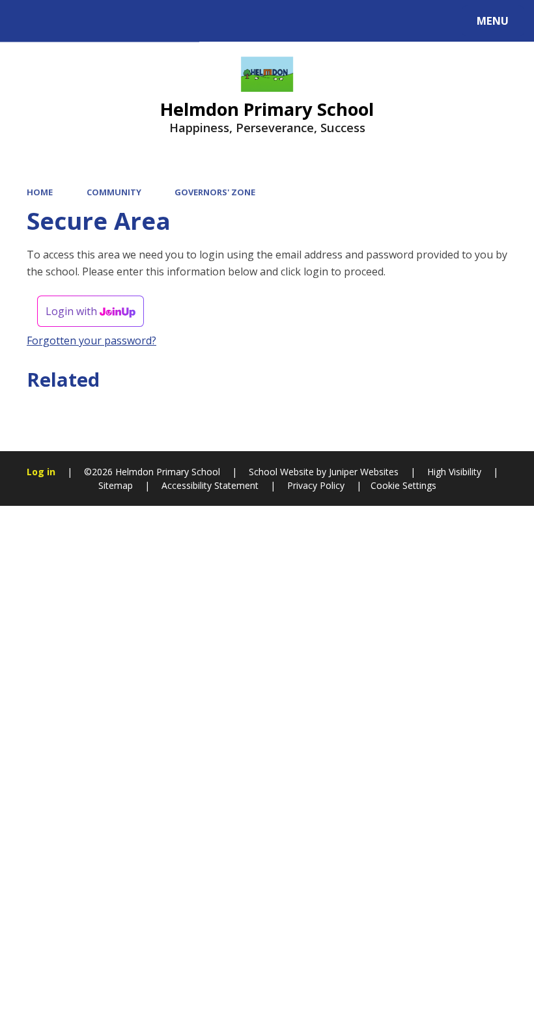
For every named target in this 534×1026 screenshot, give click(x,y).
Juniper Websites (362, 471)
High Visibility (454, 471)
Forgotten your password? (91, 340)
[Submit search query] (176, 19)
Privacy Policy (315, 485)
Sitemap (115, 485)
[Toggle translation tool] (63, 21)
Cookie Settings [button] (403, 485)
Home (40, 192)
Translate (118, 23)
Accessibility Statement (210, 485)
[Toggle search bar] (28, 21)
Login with (73, 311)
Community (114, 192)
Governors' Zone (215, 192)
